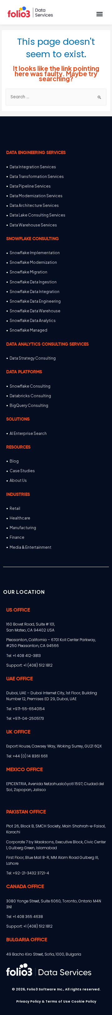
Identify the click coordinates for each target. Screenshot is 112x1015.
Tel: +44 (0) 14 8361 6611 (27, 756)
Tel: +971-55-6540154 (25, 708)
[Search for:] (56, 97)
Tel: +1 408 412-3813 (23, 655)
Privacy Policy (28, 1001)
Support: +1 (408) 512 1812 (29, 665)
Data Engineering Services (36, 153)
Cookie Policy (83, 1001)
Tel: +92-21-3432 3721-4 (27, 873)
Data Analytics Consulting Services (47, 344)
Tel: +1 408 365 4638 (24, 916)
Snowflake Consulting (32, 239)
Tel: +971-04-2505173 (25, 718)
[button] (99, 14)
